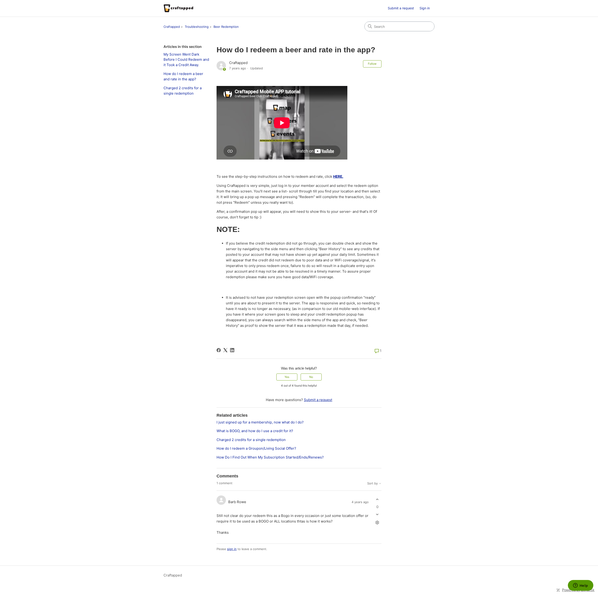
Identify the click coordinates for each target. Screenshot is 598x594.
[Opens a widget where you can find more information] (580, 586)
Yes (287, 377)
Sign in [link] (425, 8)
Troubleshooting (197, 26)
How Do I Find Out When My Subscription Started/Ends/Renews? (270, 457)
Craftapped (172, 26)
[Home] (179, 8)
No (311, 377)
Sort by (373, 483)
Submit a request (401, 8)
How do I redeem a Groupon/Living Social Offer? (256, 448)
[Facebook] (219, 350)
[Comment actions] (377, 522)
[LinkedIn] (232, 350)
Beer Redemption (226, 26)
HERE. (338, 176)
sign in (232, 549)
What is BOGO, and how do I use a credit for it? (255, 431)
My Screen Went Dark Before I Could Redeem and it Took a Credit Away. (186, 59)
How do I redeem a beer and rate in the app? (183, 76)
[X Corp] (225, 350)
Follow (372, 63)
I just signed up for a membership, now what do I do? (260, 422)
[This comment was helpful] (377, 499)
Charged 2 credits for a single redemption (183, 91)
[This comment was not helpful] (377, 514)
